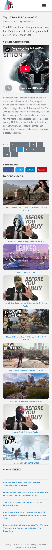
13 (16, 155)
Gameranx (25, 544)
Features (16, 469)
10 (35, 150)
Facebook (9, 170)
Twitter (20, 170)
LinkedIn (30, 170)
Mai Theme (31, 547)
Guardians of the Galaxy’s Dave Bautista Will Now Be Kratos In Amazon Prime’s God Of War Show (24, 515)
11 (43, 150)
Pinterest (41, 170)
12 (8, 155)
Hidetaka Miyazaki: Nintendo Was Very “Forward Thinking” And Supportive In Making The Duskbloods (25, 528)
